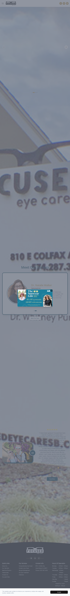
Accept (59, 592)
